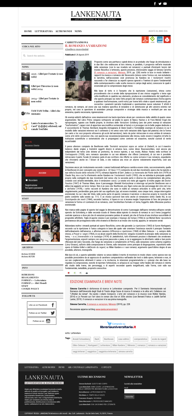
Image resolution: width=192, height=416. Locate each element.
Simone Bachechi (85, 384)
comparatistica (140, 339)
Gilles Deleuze (79, 345)
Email (126, 388)
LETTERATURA (44, 31)
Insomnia (97, 398)
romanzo (141, 345)
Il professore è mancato (102, 401)
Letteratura (76, 333)
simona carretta (125, 351)
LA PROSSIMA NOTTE (98, 392)
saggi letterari (79, 351)
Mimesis (121, 72)
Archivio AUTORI (28, 256)
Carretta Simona (76, 42)
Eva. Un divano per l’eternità (103, 404)
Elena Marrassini (85, 401)
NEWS (78, 31)
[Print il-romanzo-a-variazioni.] (167, 39)
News (61, 367)
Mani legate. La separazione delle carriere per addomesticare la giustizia (98, 388)
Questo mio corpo (99, 384)
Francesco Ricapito (86, 398)
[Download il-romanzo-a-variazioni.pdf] (145, 39)
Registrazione (31, 185)
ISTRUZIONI (28, 274)
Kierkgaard (92, 345)
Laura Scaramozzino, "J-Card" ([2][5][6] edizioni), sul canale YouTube (46, 126)
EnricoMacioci (84, 392)
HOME (28, 31)
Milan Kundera (118, 345)
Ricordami (33, 180)
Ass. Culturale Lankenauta (83, 367)
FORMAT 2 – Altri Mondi (34, 283)
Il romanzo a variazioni (86, 45)
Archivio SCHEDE (28, 254)
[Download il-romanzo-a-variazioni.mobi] (159, 39)
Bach (97, 339)
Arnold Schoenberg (81, 339)
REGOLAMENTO (30, 277)
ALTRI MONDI (63, 31)
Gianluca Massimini (76, 49)
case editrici (123, 339)
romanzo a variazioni (157, 345)
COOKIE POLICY (30, 288)
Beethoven (108, 339)
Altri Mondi (48, 367)
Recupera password (34, 188)
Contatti (106, 367)
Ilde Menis (82, 395)
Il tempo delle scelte (96, 395)
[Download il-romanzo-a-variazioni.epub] (152, 39)
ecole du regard (159, 339)
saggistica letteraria (107, 351)
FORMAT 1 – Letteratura (34, 280)
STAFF (25, 285)
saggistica (91, 351)
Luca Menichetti (85, 387)
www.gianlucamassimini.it (107, 309)
